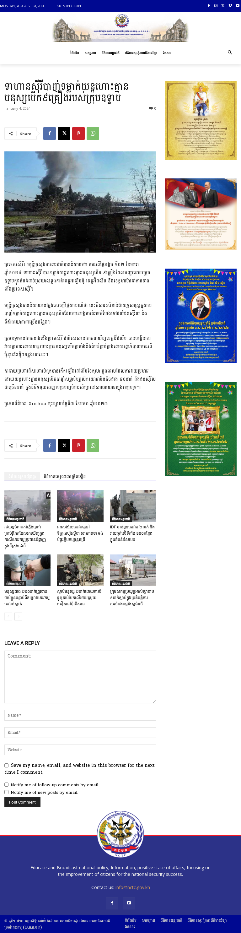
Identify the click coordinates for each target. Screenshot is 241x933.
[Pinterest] (78, 133)
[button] (229, 53)
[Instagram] (216, 6)
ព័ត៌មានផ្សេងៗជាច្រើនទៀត (65, 477)
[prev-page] (8, 616)
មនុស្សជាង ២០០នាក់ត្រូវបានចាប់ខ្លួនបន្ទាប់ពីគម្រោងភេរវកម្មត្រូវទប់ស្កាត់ (27, 597)
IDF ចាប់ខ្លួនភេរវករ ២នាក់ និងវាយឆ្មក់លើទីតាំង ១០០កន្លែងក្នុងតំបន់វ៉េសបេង (132, 533)
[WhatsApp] (93, 133)
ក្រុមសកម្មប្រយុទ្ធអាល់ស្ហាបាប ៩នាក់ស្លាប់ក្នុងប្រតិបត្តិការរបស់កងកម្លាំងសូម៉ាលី (132, 597)
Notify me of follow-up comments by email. (55, 785)
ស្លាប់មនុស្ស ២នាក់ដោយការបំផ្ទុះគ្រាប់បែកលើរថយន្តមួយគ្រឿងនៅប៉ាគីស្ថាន (79, 597)
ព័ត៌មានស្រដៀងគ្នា (22, 477)
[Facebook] (208, 6)
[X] (223, 6)
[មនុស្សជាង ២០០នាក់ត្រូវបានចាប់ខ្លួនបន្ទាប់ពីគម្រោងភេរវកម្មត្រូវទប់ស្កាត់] (27, 570)
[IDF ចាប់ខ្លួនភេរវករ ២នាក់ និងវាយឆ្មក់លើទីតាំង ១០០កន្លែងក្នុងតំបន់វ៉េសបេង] (133, 505)
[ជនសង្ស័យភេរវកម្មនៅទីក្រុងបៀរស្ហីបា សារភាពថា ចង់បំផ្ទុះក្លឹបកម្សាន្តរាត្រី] (80, 505)
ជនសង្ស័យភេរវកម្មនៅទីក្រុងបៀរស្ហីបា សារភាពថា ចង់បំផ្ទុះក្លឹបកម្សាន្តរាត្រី (80, 533)
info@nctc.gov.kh (132, 887)
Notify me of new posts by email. (44, 792)
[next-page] (18, 616)
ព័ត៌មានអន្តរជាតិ (15, 519)
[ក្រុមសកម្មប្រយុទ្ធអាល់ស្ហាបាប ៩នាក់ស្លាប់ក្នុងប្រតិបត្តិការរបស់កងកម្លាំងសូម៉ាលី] (133, 570)
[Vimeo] (230, 6)
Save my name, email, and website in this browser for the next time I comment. (79, 768)
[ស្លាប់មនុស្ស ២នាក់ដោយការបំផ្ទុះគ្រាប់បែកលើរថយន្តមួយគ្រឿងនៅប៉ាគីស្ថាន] (80, 570)
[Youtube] (237, 6)
